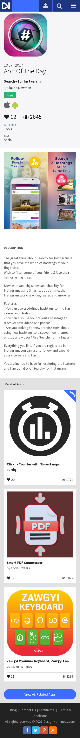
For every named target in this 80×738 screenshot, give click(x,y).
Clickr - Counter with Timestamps (33, 464)
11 (12, 676)
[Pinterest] (44, 730)
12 (12, 115)
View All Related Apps (40, 694)
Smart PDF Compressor (25, 562)
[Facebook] (27, 730)
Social (8, 140)
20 (12, 479)
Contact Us (28, 710)
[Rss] (53, 730)
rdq (13, 469)
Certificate (46, 710)
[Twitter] (36, 730)
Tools (8, 129)
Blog (13, 710)
